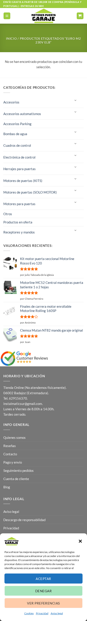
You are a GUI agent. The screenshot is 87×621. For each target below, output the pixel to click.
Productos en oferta (17, 222)
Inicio (11, 38)
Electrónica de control (19, 157)
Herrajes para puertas (19, 169)
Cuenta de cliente (16, 479)
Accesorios (11, 102)
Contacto (10, 454)
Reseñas (9, 446)
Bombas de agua (15, 134)
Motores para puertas (19, 204)
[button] (80, 541)
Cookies (29, 613)
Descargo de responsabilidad (24, 520)
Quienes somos (14, 437)
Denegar (43, 591)
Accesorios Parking (17, 124)
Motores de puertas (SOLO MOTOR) (30, 192)
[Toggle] (75, 100)
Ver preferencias (43, 603)
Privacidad (42, 613)
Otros (7, 214)
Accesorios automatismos (22, 114)
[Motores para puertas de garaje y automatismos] (43, 16)
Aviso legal (57, 613)
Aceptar (43, 579)
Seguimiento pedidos (18, 470)
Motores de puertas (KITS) (22, 181)
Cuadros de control (17, 145)
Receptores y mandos (19, 232)
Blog (6, 487)
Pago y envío (12, 462)
